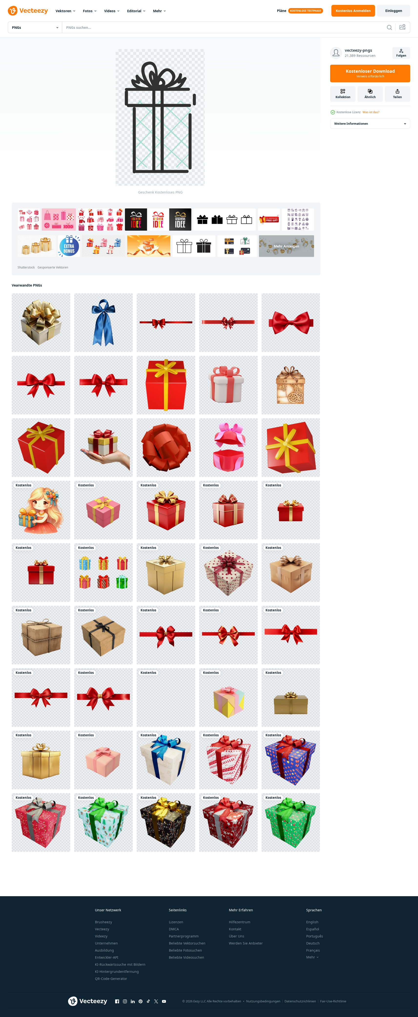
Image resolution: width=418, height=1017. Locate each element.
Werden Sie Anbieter (246, 943)
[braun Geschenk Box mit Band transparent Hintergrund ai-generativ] (291, 572)
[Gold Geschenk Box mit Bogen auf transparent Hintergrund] (291, 697)
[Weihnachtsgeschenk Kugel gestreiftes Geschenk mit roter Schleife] (291, 760)
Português (314, 936)
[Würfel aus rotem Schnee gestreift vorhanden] (228, 760)
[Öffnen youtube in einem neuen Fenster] (164, 1001)
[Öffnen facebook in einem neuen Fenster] (117, 1001)
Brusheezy (103, 922)
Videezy (101, 936)
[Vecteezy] (28, 11)
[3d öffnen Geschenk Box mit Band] (228, 447)
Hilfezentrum (239, 922)
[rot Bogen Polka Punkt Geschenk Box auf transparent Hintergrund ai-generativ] (228, 572)
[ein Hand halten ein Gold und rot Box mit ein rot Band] (103, 447)
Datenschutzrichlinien (300, 1001)
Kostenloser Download (370, 73)
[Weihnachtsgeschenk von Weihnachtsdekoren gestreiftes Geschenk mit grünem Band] (103, 822)
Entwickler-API (106, 957)
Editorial (134, 11)
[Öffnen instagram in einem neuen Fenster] (125, 1001)
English (312, 922)
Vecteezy (102, 929)
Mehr (157, 11)
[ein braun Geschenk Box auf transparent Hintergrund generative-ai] (103, 635)
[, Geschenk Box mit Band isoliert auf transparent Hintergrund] (41, 322)
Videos (109, 11)
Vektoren (63, 11)
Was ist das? (371, 112)
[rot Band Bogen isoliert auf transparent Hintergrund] (166, 322)
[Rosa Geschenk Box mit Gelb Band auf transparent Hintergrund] (103, 510)
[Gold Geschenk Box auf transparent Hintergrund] (166, 572)
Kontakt (235, 929)
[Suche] (389, 27)
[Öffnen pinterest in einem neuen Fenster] (141, 1001)
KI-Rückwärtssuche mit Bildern (120, 964)
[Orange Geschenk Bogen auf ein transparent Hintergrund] (166, 447)
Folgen (401, 55)
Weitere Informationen (351, 124)
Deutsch (313, 943)
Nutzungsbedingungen (263, 1001)
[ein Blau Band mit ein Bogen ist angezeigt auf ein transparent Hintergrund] (103, 322)
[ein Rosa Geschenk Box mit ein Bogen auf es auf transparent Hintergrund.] (103, 760)
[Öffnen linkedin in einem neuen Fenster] (133, 1001)
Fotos (87, 11)
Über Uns (236, 936)
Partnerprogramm (184, 936)
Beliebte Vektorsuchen (187, 943)
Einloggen (393, 10)
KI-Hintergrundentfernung (117, 971)
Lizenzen (176, 922)
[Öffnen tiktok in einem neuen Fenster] (148, 1001)
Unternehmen (106, 943)
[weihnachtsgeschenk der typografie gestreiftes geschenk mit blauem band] (166, 760)
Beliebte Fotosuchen (185, 950)
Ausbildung (104, 950)
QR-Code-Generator (111, 978)
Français (313, 950)
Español (312, 929)
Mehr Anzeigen (286, 246)
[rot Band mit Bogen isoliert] (291, 322)
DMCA (174, 929)
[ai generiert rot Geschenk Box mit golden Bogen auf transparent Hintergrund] (166, 510)
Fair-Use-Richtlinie (333, 1001)
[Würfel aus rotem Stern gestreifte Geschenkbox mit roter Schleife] (228, 822)
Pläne (281, 10)
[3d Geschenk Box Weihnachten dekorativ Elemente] (228, 385)
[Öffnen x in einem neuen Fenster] (156, 1001)
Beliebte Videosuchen (186, 957)
